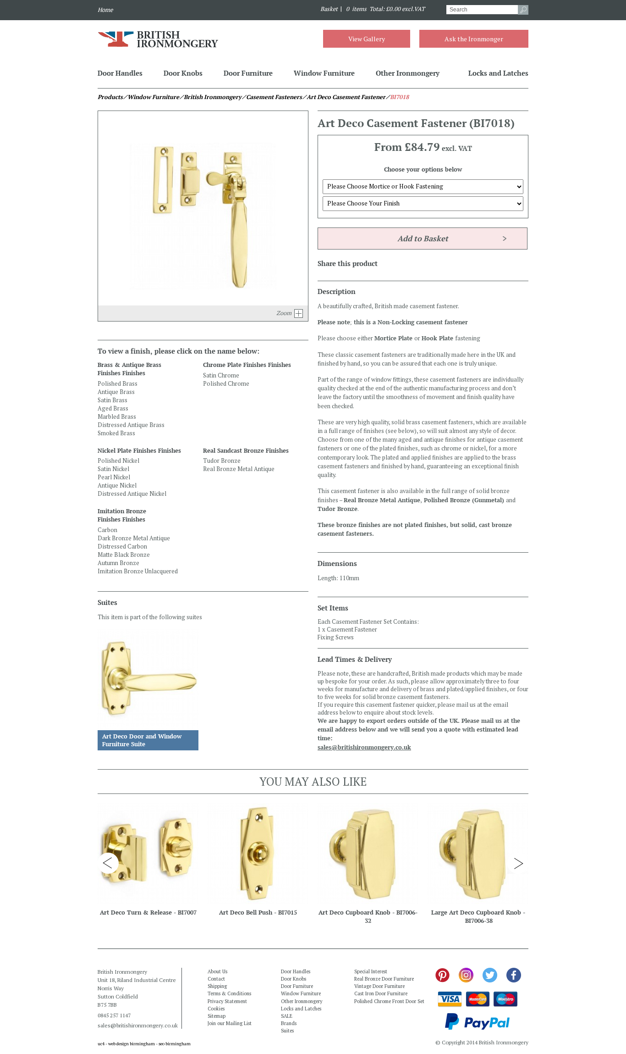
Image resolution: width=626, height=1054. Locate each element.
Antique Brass (116, 392)
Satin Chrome (221, 375)
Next (517, 863)
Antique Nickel (117, 485)
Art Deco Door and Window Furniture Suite (141, 740)
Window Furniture (324, 73)
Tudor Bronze (222, 461)
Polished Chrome (226, 384)
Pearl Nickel (114, 477)
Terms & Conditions (229, 993)
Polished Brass (117, 384)
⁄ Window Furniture (151, 97)
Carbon (107, 530)
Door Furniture (248, 73)
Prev (108, 863)
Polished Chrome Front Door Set (389, 1001)
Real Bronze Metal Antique (239, 469)
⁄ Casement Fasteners (272, 97)
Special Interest (370, 971)
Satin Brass (112, 400)
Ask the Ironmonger (474, 38)
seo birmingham (175, 1044)
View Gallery (366, 38)
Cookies (216, 1008)
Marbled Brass (117, 417)
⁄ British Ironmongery (210, 97)
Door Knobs (183, 73)
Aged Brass (113, 408)
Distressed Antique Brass (131, 425)
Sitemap (216, 1016)
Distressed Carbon (122, 546)
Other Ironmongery (407, 73)
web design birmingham (131, 1044)
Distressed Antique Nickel (132, 494)
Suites (287, 1030)
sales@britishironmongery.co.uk (364, 747)
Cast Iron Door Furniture (380, 993)
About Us (217, 971)
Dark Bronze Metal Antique (134, 538)
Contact (216, 979)
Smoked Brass (116, 433)
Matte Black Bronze (124, 555)
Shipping (217, 986)
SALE (286, 1016)
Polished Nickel (118, 461)
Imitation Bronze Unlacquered (138, 571)
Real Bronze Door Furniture (384, 979)
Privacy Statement (227, 1001)
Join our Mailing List (230, 1023)
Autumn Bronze (118, 563)
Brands (289, 1023)
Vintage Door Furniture (379, 986)
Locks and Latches (498, 73)
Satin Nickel (113, 469)
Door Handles (120, 73)
